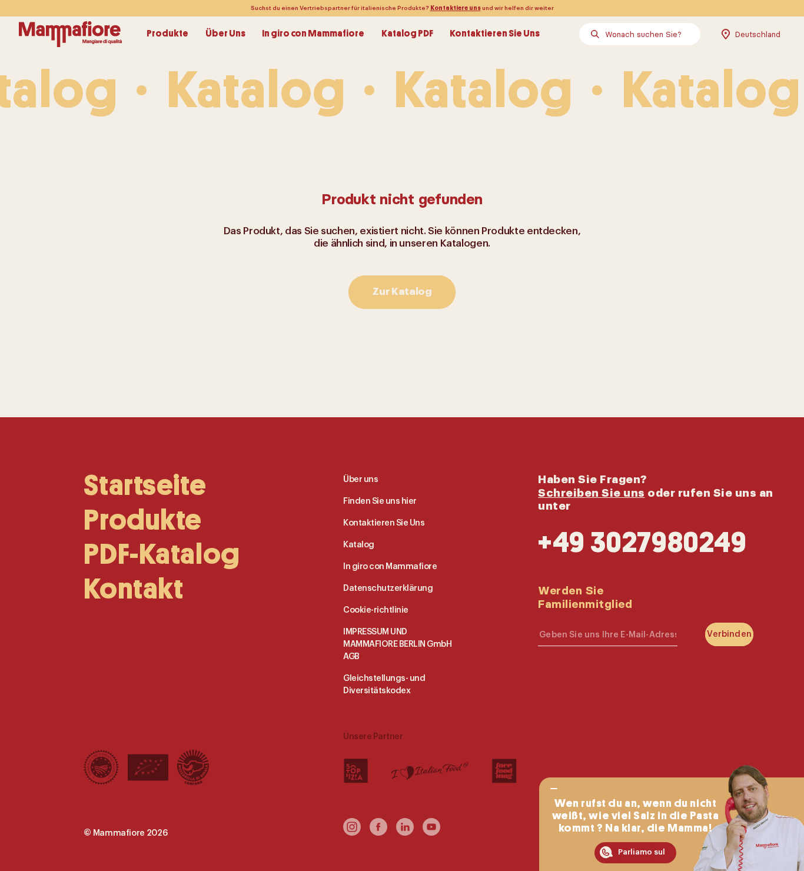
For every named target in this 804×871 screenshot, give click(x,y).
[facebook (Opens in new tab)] (378, 832)
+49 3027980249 (642, 542)
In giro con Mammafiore (313, 34)
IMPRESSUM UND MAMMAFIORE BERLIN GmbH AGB (397, 643)
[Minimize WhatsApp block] (553, 788)
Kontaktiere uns (455, 8)
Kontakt (133, 589)
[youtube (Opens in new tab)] (431, 832)
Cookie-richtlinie (375, 609)
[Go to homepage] (70, 34)
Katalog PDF (407, 34)
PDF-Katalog (162, 554)
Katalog (358, 544)
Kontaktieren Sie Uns (495, 34)
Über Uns (225, 34)
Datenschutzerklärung (388, 588)
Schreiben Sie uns (591, 492)
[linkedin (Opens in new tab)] (405, 832)
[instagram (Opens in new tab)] (352, 832)
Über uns (360, 479)
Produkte (167, 34)
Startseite (145, 485)
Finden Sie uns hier (380, 501)
